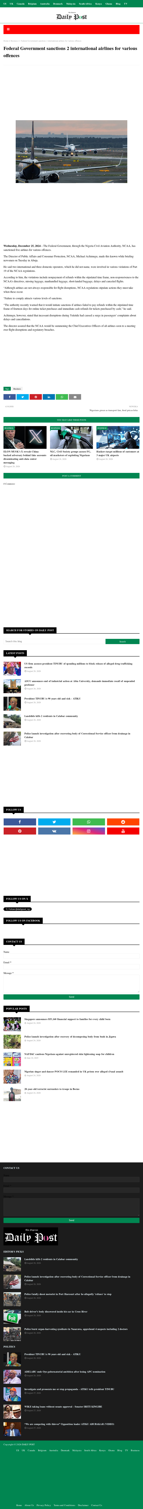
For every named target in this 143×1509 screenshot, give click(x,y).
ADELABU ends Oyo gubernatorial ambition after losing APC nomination (64, 1371)
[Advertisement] (71, 93)
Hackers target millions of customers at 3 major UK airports (117, 453)
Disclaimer (83, 1505)
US (4, 3)
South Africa (85, 3)
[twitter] (54, 822)
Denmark (58, 3)
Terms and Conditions (64, 1505)
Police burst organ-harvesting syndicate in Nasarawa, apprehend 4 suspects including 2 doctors (76, 1329)
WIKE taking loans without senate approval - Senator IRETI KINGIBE (63, 1406)
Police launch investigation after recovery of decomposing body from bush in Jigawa (70, 1036)
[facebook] (19, 822)
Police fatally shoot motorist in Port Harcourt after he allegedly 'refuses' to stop (68, 1294)
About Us (29, 1505)
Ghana (109, 3)
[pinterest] (19, 831)
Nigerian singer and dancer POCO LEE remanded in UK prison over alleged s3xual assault (73, 1071)
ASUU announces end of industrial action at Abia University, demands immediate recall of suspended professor (79, 683)
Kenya (98, 3)
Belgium (32, 3)
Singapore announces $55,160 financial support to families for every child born (67, 1019)
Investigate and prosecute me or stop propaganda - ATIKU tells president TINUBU (69, 1389)
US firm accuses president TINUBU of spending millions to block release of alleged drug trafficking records (78, 665)
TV (125, 3)
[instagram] (88, 831)
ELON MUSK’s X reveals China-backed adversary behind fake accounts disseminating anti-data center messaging (24, 457)
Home (6, 40)
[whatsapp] (88, 822)
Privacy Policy (44, 1505)
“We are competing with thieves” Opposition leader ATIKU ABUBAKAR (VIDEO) (69, 1424)
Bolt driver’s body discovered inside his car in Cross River (55, 1311)
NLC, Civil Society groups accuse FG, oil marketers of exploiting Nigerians (70, 453)
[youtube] (123, 831)
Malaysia (71, 3)
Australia (45, 3)
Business (14, 40)
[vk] (54, 831)
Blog (118, 3)
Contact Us (96, 1505)
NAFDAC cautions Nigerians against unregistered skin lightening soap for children (69, 1054)
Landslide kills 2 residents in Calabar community (51, 716)
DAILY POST (28, 1444)
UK (11, 3)
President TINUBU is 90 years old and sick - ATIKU (52, 698)
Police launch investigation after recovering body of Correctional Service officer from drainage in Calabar (77, 735)
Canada (21, 3)
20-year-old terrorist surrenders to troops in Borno (51, 1089)
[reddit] (123, 822)
